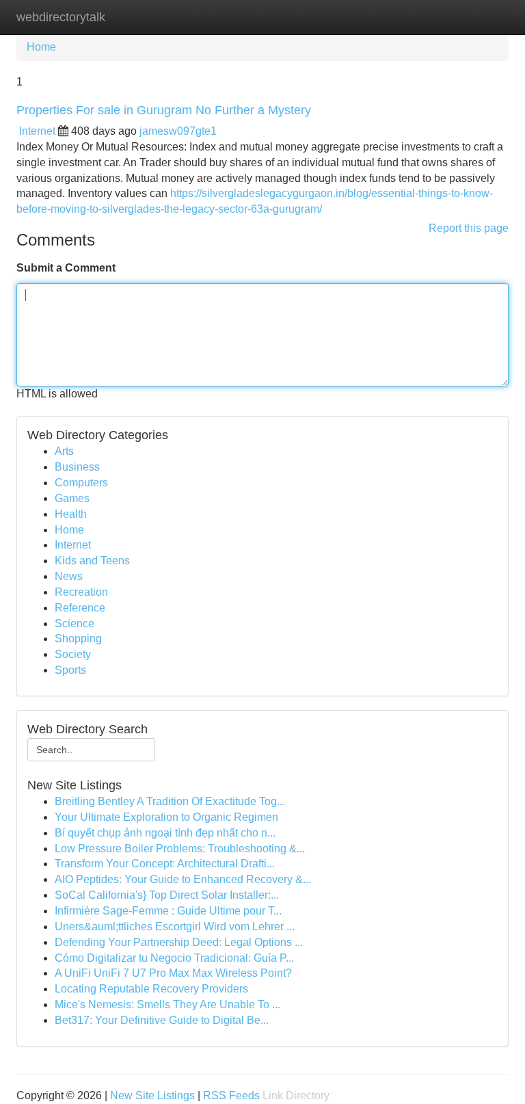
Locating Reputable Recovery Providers (151, 989)
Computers (81, 482)
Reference (80, 608)
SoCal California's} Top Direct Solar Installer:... (167, 895)
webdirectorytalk (60, 17)
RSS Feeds (231, 1095)
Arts (64, 451)
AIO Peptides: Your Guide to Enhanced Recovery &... (183, 879)
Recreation (81, 592)
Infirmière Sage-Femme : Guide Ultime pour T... (168, 911)
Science (74, 623)
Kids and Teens (92, 560)
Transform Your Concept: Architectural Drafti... (165, 863)
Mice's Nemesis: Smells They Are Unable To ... (167, 1004)
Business (77, 467)
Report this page (469, 228)
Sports (70, 670)
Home (41, 47)
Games (72, 498)
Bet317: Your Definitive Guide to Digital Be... (162, 1020)
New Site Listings (152, 1095)
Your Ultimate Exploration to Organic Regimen (166, 817)
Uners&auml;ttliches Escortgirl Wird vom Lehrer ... (175, 926)
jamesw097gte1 (178, 131)
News (69, 576)
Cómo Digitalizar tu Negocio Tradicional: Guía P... (174, 958)
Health (71, 514)
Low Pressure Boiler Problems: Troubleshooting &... (180, 848)
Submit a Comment (66, 268)
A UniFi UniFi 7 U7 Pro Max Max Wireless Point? (173, 973)
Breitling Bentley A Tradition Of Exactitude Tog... (170, 801)
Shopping (78, 638)
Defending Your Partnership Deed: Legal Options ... (179, 942)
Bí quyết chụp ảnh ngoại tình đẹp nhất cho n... (165, 833)
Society (73, 654)
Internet (37, 131)
